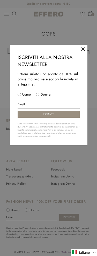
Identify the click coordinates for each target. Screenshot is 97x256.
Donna (45, 94)
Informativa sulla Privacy (36, 123)
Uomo (26, 94)
